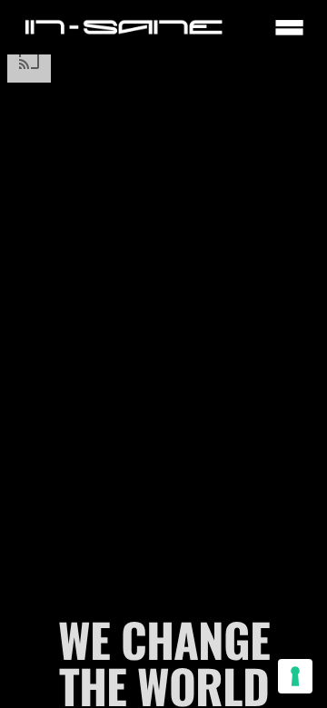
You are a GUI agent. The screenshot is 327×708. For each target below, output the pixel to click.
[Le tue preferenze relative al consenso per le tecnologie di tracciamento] (295, 676)
